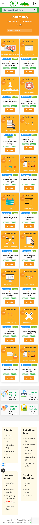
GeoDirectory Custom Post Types (10, 181)
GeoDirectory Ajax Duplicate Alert (29, 65)
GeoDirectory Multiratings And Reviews (9, 334)
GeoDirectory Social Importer (29, 371)
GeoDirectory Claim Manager (10, 143)
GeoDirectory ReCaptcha (10, 370)
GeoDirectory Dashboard (29, 180)
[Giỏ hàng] (35, 3)
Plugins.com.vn (31, 522)
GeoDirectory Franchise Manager (10, 257)
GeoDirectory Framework (29, 219)
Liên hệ (8, 457)
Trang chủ (10, 21)
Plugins (18, 21)
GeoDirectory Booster (10, 101)
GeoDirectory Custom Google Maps (29, 140)
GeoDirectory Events (10, 218)
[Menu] (3, 3)
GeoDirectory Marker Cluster (29, 295)
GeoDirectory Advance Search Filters (10, 65)
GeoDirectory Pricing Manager (29, 333)
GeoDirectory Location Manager (10, 295)
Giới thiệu (9, 435)
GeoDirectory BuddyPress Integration (29, 103)
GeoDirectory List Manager (29, 257)
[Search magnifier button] (35, 9)
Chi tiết (10, 72)
